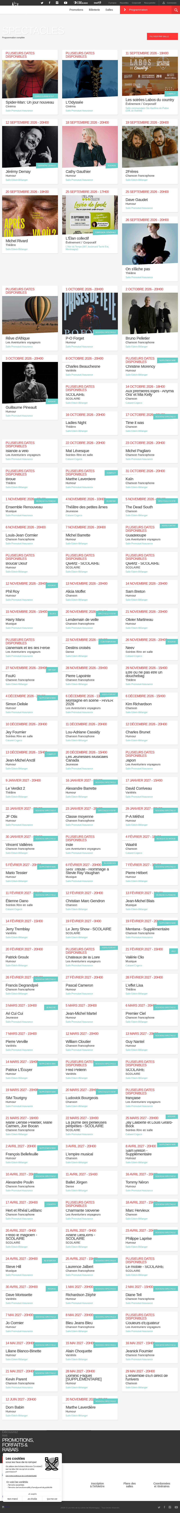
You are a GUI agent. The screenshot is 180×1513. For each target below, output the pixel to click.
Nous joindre (149, 3)
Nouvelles (124, 3)
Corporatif (136, 3)
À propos (112, 3)
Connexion (171, 3)
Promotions (76, 9)
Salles (109, 9)
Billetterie (94, 9)
